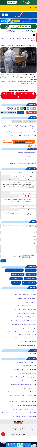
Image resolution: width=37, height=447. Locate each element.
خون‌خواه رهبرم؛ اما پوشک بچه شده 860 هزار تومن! (23, 377)
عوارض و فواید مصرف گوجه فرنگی (27, 381)
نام (35, 229)
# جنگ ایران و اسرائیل (17, 274)
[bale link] (22, 93)
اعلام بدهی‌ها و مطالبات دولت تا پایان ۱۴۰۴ (25, 309)
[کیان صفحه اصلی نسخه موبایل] (18, 444)
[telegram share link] (28, 108)
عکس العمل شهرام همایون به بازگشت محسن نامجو (23, 384)
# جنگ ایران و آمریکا (30, 279)
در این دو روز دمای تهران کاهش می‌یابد (26, 306)
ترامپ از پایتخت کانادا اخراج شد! (27, 328)
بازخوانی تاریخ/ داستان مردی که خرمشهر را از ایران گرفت (22, 136)
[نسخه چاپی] (34, 108)
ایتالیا (25, 121)
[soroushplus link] (18, 93)
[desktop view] (6, 15)
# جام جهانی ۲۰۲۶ (30, 270)
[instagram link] (15, 93)
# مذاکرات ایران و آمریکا (29, 283)
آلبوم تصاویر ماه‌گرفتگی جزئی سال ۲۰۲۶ (26, 317)
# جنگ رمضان (16, 283)
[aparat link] (18, 97)
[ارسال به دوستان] (31, 108)
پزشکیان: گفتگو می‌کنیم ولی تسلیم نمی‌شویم (25, 294)
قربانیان (19, 121)
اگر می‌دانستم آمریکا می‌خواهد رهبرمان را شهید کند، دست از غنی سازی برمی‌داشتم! (19, 397)
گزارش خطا (34, 146)
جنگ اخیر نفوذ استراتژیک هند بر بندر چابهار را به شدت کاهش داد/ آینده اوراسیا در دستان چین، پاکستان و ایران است (19, 333)
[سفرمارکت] (18, 142)
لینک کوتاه (32, 112)
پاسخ (10, 179)
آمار (14, 121)
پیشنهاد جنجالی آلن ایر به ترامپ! (27, 342)
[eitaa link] (11, 93)
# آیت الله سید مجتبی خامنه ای (14, 270)
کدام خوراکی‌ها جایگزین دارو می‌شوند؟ (26, 388)
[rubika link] (33, 93)
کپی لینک (20, 112)
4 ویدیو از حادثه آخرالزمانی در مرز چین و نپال (24, 366)
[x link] (7, 93)
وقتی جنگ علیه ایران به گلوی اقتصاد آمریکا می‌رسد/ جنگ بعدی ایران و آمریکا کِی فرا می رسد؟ (19, 127)
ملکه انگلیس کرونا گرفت (29, 156)
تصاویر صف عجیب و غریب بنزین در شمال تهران (24, 409)
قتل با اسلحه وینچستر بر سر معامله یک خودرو (24, 338)
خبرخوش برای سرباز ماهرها (29, 302)
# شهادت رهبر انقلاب (16, 279)
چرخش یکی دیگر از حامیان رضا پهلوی (26, 298)
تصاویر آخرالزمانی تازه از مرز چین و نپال (26, 362)
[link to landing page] (19, 14)
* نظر (35, 243)
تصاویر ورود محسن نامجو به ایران (27, 373)
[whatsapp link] (29, 93)
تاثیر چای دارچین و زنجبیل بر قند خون (26, 405)
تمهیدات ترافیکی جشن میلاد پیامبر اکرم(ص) (25, 313)
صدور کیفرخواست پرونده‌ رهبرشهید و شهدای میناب (23, 324)
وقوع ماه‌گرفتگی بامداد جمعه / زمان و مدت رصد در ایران (22, 402)
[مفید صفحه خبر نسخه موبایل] (18, 8)
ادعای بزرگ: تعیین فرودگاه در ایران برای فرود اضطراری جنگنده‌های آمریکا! (18, 413)
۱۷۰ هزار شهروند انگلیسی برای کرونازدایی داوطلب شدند (22, 163)
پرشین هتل (32, 354)
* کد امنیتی (33, 255)
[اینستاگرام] (14, 108)
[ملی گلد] (18, 2)
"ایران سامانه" (15, 434)
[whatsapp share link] (21, 108)
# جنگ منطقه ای (31, 274)
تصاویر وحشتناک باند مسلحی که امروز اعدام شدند (23, 369)
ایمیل (34, 236)
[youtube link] (4, 93)
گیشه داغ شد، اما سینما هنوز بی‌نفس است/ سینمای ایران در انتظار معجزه (18, 132)
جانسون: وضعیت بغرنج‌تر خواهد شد (26, 152)
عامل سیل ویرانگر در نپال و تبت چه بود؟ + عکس (24, 416)
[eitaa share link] (18, 108)
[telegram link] (26, 93)
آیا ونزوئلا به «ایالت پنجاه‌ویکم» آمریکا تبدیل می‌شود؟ (23, 321)
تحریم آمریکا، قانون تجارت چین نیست (26, 345)
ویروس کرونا (32, 121)
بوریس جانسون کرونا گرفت (29, 160)
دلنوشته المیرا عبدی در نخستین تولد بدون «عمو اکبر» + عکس (21, 392)
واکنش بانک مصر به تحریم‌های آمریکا (26, 291)
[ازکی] (18, 21)
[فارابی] (18, 26)
